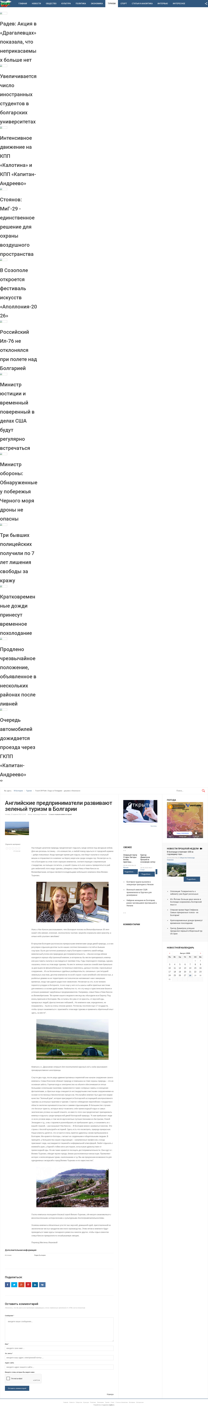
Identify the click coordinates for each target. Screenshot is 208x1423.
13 (185, 968)
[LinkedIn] (35, 1284)
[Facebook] (7, 1284)
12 (180, 968)
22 (195, 972)
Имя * (7, 1344)
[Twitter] (14, 1284)
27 (185, 975)
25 (175, 975)
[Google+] (21, 1284)
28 (190, 975)
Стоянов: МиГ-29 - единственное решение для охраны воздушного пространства (17, 227)
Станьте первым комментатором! (60, 814)
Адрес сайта (9, 1363)
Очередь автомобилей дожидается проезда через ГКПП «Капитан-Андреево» (17, 747)
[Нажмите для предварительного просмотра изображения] (59, 828)
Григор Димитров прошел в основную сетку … (147, 859)
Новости (36, 3)
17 (170, 972)
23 (200, 972)
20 (185, 972)
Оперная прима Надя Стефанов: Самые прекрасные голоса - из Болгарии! (184, 912)
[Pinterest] (28, 1284)
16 (200, 968)
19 (180, 972)
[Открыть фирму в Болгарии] (140, 822)
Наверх (110, 1394)
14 (190, 968)
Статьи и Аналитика (142, 3)
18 (175, 972)
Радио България (40, 1255)
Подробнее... (129, 872)
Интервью (163, 3)
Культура (66, 3)
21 (190, 972)
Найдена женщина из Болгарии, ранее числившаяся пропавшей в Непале (142, 903)
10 (170, 968)
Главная (23, 3)
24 (170, 975)
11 (175, 968)
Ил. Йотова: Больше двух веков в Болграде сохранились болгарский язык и (186, 902)
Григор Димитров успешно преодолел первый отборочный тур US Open (186, 931)
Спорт (123, 3)
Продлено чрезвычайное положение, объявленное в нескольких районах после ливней (18, 676)
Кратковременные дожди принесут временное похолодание (17, 615)
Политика (81, 3)
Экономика (97, 3)
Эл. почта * (9, 1353)
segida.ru (111, 1405)
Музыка (125, 867)
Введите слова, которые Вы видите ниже (20, 1372)
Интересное (179, 3)
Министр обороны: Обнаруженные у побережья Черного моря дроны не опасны (18, 491)
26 (180, 975)
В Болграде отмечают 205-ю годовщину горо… (180, 853)
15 (195, 968)
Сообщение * (9, 1316)
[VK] (42, 1284)
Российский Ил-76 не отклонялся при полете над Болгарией (18, 350)
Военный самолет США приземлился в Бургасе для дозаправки (139, 892)
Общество (51, 3)
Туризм (112, 3)
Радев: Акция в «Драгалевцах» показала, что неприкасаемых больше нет (18, 42)
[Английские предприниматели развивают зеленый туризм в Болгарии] (72, 922)
